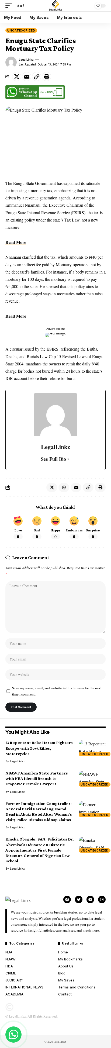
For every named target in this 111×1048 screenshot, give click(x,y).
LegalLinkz (26, 59)
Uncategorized (21, 30)
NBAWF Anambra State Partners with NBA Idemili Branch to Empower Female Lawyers (36, 778)
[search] (87, 5)
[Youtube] (90, 899)
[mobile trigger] (10, 5)
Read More (15, 242)
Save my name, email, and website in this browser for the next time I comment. (57, 691)
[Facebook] (67, 899)
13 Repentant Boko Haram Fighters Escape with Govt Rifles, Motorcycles (39, 748)
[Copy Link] (36, 76)
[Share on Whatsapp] (63, 487)
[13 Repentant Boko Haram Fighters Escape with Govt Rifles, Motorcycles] (92, 748)
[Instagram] (102, 899)
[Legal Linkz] (55, 5)
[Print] (46, 76)
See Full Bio (53, 458)
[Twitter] (78, 899)
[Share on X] (16, 76)
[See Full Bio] (68, 459)
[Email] (26, 76)
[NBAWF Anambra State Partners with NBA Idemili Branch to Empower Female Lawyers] (92, 778)
